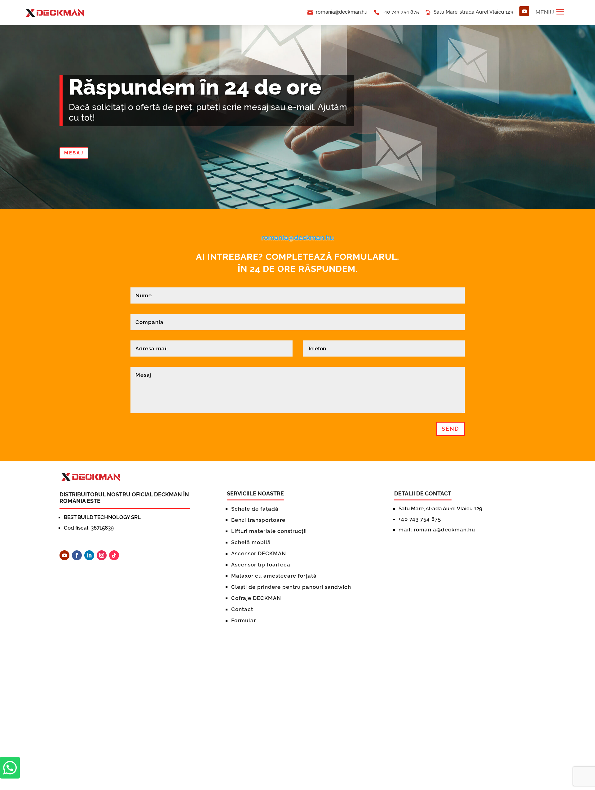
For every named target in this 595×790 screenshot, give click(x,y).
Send (450, 428)
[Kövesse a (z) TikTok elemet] (114, 555)
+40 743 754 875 (400, 12)
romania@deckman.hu (342, 12)
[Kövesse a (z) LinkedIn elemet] (89, 555)
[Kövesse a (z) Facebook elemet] (77, 555)
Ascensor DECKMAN (258, 553)
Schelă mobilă (251, 542)
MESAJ (74, 153)
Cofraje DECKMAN (256, 598)
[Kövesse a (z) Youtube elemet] (524, 11)
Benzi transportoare (258, 520)
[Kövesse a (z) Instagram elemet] (102, 555)
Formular (243, 620)
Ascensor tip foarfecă (260, 564)
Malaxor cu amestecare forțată (274, 576)
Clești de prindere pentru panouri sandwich (291, 587)
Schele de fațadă (255, 509)
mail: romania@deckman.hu (437, 529)
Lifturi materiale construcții (269, 531)
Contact (242, 609)
